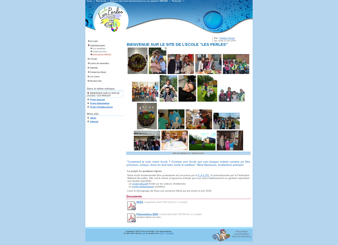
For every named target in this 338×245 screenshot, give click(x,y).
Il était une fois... (100, 51)
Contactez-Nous (98, 72)
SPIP (162, 233)
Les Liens (95, 76)
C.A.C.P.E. (204, 175)
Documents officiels (102, 54)
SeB (143, 233)
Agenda (94, 68)
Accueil (94, 41)
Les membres (99, 48)
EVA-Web (170, 233)
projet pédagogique (143, 186)
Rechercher (96, 81)
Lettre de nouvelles (99, 63)
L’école (93, 59)
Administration (97, 45)
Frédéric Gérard (227, 38)
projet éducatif (140, 183)
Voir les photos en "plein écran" (188, 153)
